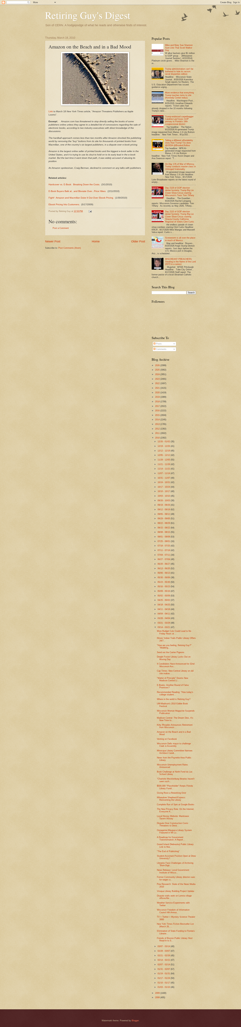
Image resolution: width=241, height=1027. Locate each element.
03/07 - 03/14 (164, 946)
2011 (157, 433)
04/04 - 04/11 (164, 613)
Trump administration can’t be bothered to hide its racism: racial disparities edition (179, 71)
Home (96, 241)
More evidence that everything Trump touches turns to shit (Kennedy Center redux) (179, 95)
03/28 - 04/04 (164, 618)
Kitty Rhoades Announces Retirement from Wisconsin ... (174, 726)
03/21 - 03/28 (164, 623)
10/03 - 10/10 (164, 496)
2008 (157, 997)
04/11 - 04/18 (164, 609)
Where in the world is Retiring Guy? (173, 699)
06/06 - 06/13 (164, 573)
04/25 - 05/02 (164, 600)
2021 (157, 388)
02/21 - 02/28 (164, 955)
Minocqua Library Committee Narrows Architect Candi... (174, 751)
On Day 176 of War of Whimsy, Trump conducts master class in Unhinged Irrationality (180, 166)
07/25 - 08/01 (164, 541)
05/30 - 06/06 (164, 577)
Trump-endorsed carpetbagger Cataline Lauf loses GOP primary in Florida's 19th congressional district (179, 120)
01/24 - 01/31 (164, 973)
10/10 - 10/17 (164, 491)
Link (51, 111)
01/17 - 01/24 (164, 978)
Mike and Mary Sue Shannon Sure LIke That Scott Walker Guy (179, 47)
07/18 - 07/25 (164, 545)
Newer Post (52, 241)
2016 (157, 410)
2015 (157, 415)
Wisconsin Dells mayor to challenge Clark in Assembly (174, 744)
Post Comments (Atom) (69, 248)
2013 (157, 424)
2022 (157, 383)
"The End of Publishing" (168, 851)
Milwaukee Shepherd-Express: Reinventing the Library (171, 798)
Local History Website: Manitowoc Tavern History (173, 817)
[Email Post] (90, 211)
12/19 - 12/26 (164, 446)
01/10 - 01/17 (164, 982)
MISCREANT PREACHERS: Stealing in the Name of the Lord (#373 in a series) (180, 261)
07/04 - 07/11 (164, 555)
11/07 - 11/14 (164, 473)
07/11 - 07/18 (164, 550)
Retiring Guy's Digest (87, 15)
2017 (157, 406)
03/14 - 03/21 (164, 627)
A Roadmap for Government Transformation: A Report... (171, 838)
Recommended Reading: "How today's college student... (175, 693)
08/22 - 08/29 (164, 523)
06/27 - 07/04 (164, 559)
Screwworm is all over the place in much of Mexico (180, 239)
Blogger (135, 1020)
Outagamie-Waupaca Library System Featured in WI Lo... (174, 831)
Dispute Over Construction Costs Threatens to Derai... (172, 824)
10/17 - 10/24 (164, 487)
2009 (157, 993)
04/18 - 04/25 (164, 604)
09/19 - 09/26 (164, 505)
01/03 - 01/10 (164, 987)
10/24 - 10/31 (164, 482)
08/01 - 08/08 (164, 536)
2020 (157, 392)
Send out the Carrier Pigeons (170, 652)
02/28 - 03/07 (164, 951)
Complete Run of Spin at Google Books (175, 804)
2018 (157, 401)
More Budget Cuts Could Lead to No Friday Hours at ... (174, 632)
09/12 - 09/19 (164, 509)
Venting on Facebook (167, 739)
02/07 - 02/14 (164, 964)
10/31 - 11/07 (164, 478)
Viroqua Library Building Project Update (175, 891)
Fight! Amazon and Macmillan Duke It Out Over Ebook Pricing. (81, 198)
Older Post (138, 241)
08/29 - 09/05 (164, 518)
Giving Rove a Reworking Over (171, 793)
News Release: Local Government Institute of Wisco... (173, 871)
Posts (158, 343)
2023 (157, 379)
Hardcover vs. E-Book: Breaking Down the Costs (74, 184)
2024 (157, 374)
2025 (157, 370)
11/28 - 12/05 (164, 459)
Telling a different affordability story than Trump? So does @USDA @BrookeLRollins (179, 143)
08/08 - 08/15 (164, 532)
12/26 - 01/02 (164, 441)
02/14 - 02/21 (164, 960)
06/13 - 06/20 (164, 568)
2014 (157, 419)
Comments (160, 349)
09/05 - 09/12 (164, 514)
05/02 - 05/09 (164, 595)
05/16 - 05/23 (164, 586)
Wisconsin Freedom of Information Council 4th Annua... (173, 911)
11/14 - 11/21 (164, 468)
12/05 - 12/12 (164, 455)
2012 (157, 429)
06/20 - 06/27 (164, 564)
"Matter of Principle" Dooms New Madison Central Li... (172, 679)
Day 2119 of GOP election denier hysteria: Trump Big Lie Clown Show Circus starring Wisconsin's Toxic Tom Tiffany (179, 192)
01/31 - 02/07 (164, 969)
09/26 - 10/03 (164, 500)
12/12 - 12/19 (164, 450)
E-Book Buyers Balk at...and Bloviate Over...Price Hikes (77, 191)
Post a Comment (61, 228)
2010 (157, 438)
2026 (157, 365)
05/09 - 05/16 (164, 591)
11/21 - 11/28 (164, 464)
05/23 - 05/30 (164, 582)
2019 (157, 397)
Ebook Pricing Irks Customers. (64, 204)
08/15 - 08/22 (164, 527)
